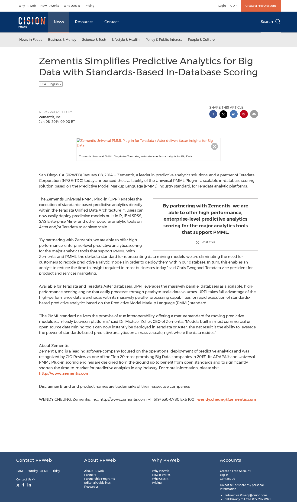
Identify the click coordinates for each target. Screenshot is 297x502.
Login (222, 5)
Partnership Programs (99, 478)
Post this (208, 242)
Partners (90, 475)
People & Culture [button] (201, 40)
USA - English (49, 84)
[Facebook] (23, 485)
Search (267, 21)
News (59, 22)
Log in (224, 475)
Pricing (89, 5)
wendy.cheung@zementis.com (226, 399)
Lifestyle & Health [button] (125, 40)
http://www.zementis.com (64, 373)
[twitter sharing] (223, 114)
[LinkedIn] (29, 485)
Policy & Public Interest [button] (163, 40)
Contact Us (24, 479)
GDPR (234, 5)
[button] (148, 143)
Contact (111, 22)
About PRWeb (94, 471)
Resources (84, 22)
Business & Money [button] (62, 40)
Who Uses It (72, 5)
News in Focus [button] (30, 40)
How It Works (49, 5)
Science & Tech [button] (94, 40)
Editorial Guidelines (97, 482)
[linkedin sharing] (234, 114)
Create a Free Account (260, 5)
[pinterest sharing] (244, 114)
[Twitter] (18, 485)
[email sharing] (254, 114)
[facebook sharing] (213, 114)
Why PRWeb (27, 5)
